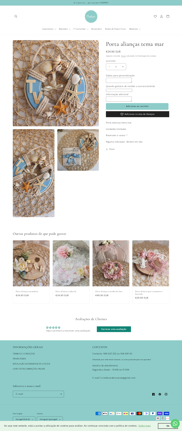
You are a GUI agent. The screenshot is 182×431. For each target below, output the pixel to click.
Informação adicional (117, 94)
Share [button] (112, 149)
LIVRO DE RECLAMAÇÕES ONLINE (29, 369)
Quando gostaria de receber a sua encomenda (130, 86)
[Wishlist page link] (155, 16)
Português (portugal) (48, 419)
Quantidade (111, 61)
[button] (16, 16)
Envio (123, 56)
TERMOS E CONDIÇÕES (24, 354)
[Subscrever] (61, 394)
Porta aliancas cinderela (66, 291)
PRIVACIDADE (19, 359)
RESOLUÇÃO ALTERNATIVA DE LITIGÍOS (31, 364)
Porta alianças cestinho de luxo (108, 291)
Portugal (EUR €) (23, 419)
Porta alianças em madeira (27, 291)
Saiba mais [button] (144, 426)
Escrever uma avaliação (113, 329)
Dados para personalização (120, 75)
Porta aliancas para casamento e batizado (149, 292)
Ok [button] (168, 426)
